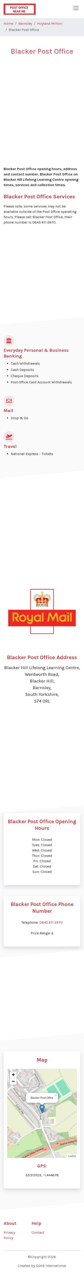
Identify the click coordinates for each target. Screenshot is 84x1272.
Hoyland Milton (49, 23)
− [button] (13, 1081)
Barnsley (25, 23)
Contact (38, 1232)
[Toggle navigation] (75, 8)
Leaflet (72, 1156)
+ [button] (13, 1074)
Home (8, 23)
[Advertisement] (42, 103)
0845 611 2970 (51, 922)
